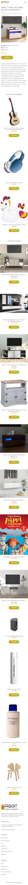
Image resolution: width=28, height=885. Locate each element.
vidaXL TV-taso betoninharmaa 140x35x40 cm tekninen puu (14, 601)
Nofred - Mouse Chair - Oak (14, 787)
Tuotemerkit (4, 848)
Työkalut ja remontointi (7, 851)
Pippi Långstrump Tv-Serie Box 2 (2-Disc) (14, 557)
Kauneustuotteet (5, 840)
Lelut (2, 843)
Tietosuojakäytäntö (6, 871)
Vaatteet (3, 854)
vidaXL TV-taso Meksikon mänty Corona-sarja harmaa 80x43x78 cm (14, 410)
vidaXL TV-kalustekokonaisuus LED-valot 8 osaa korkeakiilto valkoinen (14, 320)
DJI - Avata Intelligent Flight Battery (14, 636)
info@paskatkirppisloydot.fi (8, 829)
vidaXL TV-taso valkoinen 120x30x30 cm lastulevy (14, 500)
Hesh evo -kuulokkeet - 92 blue (14, 182)
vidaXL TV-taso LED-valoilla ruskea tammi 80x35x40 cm (14, 455)
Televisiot (16, 45)
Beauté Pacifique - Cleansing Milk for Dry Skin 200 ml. (14, 743)
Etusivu (3, 12)
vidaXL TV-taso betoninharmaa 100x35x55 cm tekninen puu (14, 275)
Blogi (2, 863)
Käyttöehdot (4, 869)
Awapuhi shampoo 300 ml (14, 689)
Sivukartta (3, 874)
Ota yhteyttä (4, 866)
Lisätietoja (7, 57)
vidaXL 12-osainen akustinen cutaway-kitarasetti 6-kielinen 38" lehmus (14, 128)
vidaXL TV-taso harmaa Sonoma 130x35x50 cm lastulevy (14, 365)
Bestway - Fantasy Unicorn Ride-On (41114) (14, 224)
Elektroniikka (11, 45)
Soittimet (3, 846)
